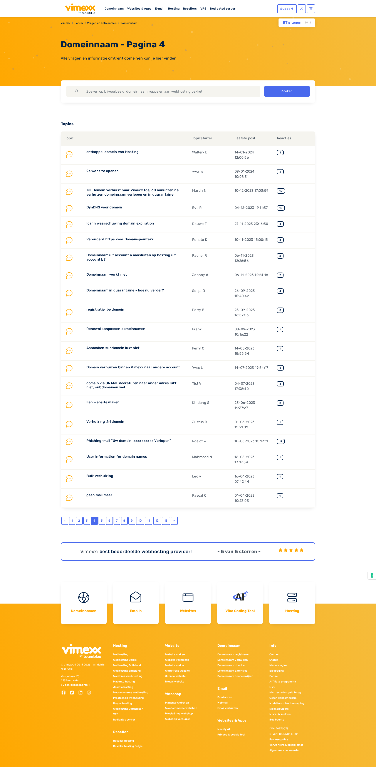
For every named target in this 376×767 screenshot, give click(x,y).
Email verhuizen (227, 708)
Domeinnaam (114, 8)
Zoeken (286, 91)
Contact (274, 654)
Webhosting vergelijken (128, 708)
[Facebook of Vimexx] (65, 693)
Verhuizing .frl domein (105, 421)
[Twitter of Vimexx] (73, 693)
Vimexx (65, 23)
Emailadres (224, 697)
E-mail (159, 8)
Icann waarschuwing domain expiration (120, 223)
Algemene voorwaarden (284, 750)
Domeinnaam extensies (232, 670)
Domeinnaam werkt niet (106, 274)
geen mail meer (99, 495)
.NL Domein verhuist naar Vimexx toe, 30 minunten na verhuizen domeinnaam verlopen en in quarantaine (132, 192)
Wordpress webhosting (128, 676)
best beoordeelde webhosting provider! (145, 551)
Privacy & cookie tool (231, 734)
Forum (79, 23)
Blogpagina (276, 670)
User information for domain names (116, 456)
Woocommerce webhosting (130, 692)
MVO (272, 687)
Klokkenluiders (278, 708)
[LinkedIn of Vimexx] (82, 693)
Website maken (175, 654)
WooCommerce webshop (181, 708)
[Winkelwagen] (311, 8)
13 (166, 520)
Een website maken (103, 402)
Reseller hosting (123, 740)
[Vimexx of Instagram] (90, 693)
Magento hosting (124, 681)
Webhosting (120, 654)
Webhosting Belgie (125, 659)
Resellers (190, 8)
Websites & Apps (139, 8)
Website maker (174, 665)
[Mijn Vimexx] (302, 8)
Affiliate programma (282, 681)
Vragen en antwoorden (101, 23)
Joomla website (175, 676)
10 (139, 520)
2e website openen (102, 171)
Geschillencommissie (283, 697)
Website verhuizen (177, 659)
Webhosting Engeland (127, 670)
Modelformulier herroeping (286, 703)
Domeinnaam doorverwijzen (235, 676)
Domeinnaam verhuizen (232, 659)
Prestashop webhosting (128, 697)
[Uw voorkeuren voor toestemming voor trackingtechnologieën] (372, 575)
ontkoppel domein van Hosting (112, 152)
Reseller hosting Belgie (128, 746)
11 (148, 520)
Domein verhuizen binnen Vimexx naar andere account (133, 367)
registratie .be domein (105, 309)
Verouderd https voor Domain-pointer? (120, 239)
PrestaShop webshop (179, 713)
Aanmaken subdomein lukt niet (113, 348)
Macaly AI (223, 729)
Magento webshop (177, 702)
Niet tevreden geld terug (285, 692)
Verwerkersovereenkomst (286, 744)
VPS (203, 8)
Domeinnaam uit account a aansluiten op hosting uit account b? (131, 257)
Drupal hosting (122, 703)
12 (157, 520)
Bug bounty (276, 719)
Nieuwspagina (278, 665)
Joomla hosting (123, 687)
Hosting (174, 8)
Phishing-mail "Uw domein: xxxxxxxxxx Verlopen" (128, 441)
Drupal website (174, 681)
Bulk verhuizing (99, 476)
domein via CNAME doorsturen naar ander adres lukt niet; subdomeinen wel (131, 385)
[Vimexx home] (78, 7)
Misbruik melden (279, 714)
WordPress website (177, 670)
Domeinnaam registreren (233, 654)
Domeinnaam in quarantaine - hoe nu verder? (125, 290)
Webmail (222, 702)
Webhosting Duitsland (127, 665)
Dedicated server (223, 8)
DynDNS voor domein (104, 207)
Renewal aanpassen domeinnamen (116, 329)
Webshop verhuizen (177, 718)
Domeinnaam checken (231, 665)
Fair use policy (278, 739)
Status (273, 659)
